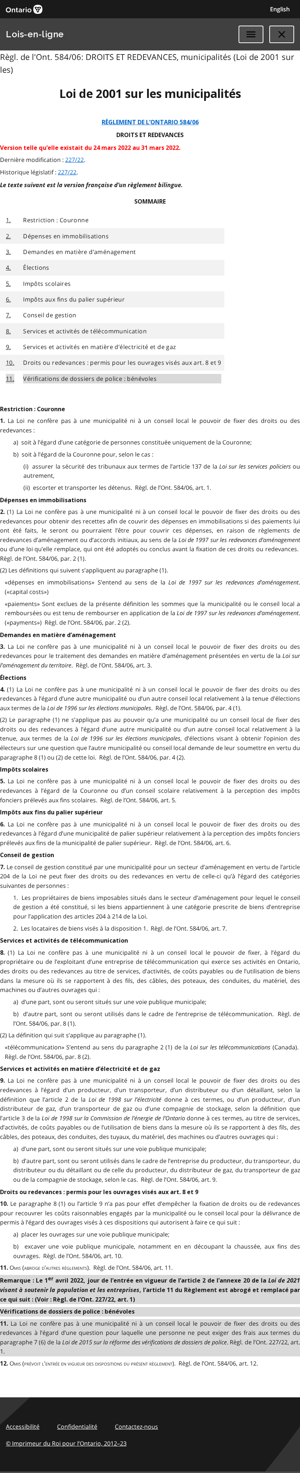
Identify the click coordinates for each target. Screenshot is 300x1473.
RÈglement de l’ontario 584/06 (150, 122)
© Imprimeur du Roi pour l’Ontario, (66, 1443)
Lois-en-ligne (35, 34)
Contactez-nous (136, 1427)
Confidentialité (77, 1427)
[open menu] (251, 34)
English (280, 9)
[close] (281, 34)
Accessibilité (23, 1427)
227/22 (74, 160)
